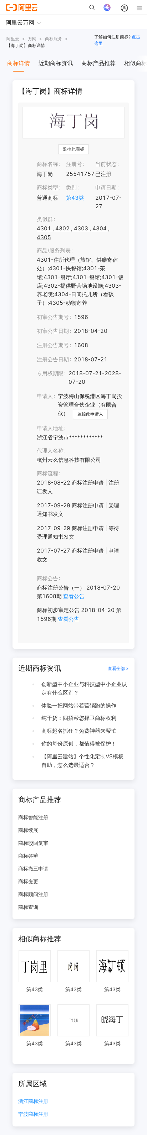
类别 (71, 187)
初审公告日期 (53, 331)
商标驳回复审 (33, 843)
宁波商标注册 (33, 1114)
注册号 (74, 164)
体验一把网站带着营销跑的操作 (78, 705)
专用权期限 (50, 373)
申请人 (45, 396)
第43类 (75, 197)
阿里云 (12, 38)
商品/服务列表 (54, 250)
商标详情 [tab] (18, 63)
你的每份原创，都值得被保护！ (78, 743)
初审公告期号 (53, 317)
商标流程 (47, 473)
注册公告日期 (53, 359)
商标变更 (28, 881)
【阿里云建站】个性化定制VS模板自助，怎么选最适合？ (82, 760)
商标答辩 (28, 856)
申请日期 (106, 187)
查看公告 (74, 596)
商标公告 (47, 578)
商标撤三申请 (33, 868)
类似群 (45, 219)
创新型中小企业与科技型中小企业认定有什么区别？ (84, 688)
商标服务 (53, 38)
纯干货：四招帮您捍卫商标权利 (78, 718)
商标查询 (28, 907)
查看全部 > (118, 668)
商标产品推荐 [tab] (98, 63)
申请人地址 (50, 428)
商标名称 (47, 164)
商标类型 (47, 187)
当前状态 (106, 164)
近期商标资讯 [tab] (56, 63)
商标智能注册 (33, 817)
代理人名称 (50, 450)
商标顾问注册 (33, 894)
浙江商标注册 (33, 1101)
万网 (32, 38)
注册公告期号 (53, 345)
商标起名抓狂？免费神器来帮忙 (78, 730)
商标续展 (28, 830)
